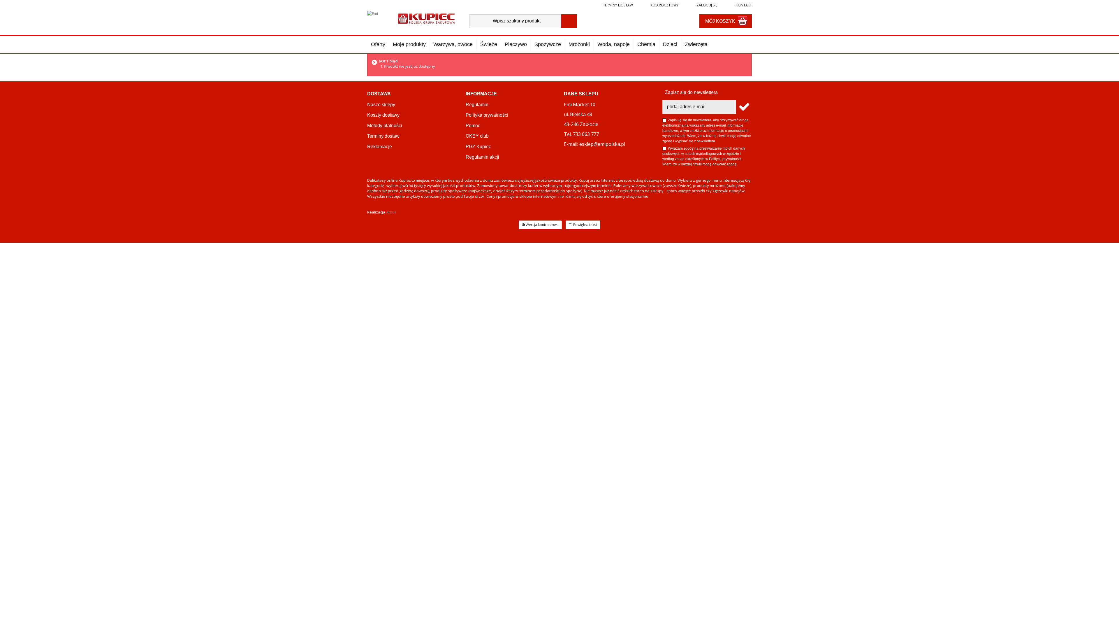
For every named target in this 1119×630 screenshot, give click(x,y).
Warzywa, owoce (453, 44)
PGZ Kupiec (478, 146)
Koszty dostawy (383, 115)
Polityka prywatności (487, 115)
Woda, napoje (613, 44)
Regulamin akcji (482, 157)
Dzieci (670, 44)
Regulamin (477, 104)
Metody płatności (384, 125)
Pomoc (473, 125)
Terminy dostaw (618, 5)
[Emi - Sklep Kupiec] (426, 18)
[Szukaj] (569, 21)
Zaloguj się (706, 5)
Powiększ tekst (584, 224)
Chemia (646, 44)
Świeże (488, 44)
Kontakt (743, 5)
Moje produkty (409, 44)
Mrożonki (579, 44)
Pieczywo (516, 44)
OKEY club (477, 136)
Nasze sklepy (381, 104)
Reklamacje (379, 146)
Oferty (378, 44)
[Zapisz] (744, 107)
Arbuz (391, 212)
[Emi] (377, 18)
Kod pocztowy (664, 5)
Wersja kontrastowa (542, 224)
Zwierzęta (696, 44)
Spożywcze (547, 44)
